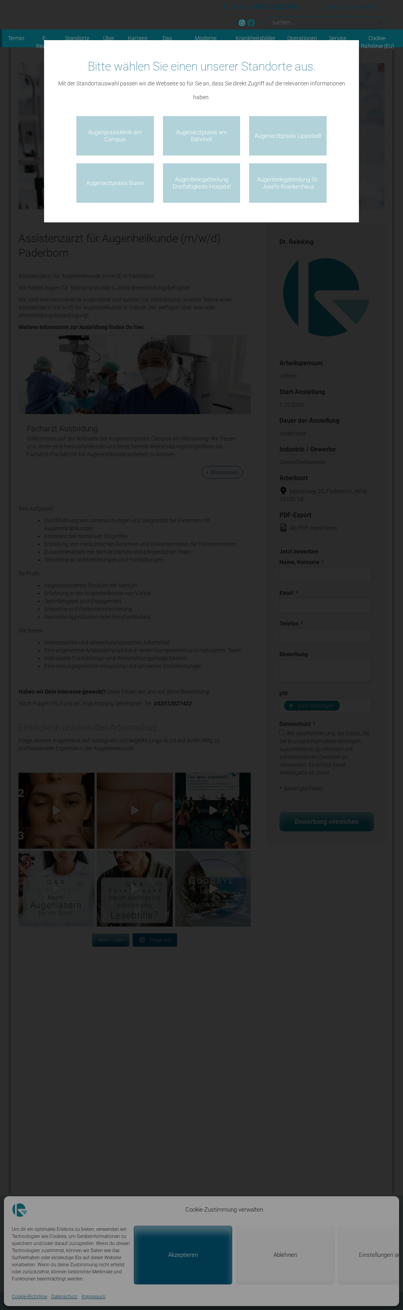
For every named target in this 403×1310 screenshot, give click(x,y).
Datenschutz (64, 1296)
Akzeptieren (183, 1254)
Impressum (93, 1296)
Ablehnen (285, 1254)
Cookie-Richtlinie (29, 1296)
